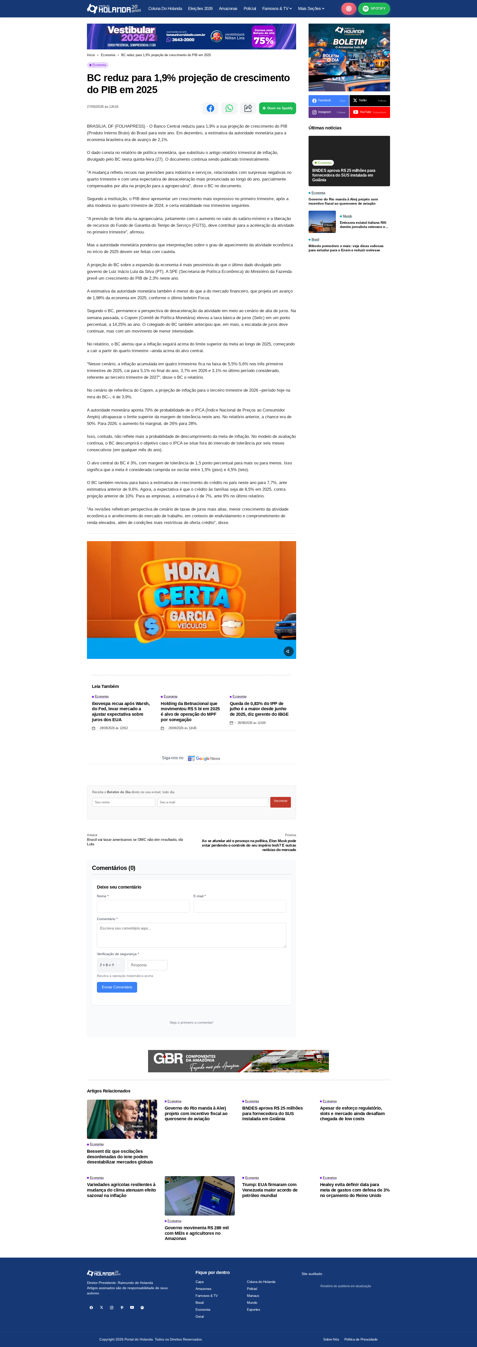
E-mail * (200, 896)
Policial (252, 1289)
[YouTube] (132, 1307)
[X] (101, 1307)
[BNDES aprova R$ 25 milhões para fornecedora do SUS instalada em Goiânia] (349, 161)
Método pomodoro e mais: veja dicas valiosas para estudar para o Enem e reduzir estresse (346, 248)
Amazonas (203, 1289)
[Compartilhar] (248, 108)
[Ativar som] (289, 651)
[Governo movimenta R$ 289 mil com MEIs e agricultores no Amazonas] (200, 1196)
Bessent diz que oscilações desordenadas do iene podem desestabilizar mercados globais (120, 1156)
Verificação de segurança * (118, 954)
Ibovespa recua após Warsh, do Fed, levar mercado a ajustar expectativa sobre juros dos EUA (121, 711)
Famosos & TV (207, 1296)
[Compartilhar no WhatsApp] (229, 108)
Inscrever (280, 801)
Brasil (199, 1303)
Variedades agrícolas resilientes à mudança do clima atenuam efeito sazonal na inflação (121, 1190)
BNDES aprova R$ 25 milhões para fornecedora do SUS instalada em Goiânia (343, 175)
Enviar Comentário (117, 987)
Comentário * (107, 919)
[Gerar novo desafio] (118, 965)
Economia (108, 55)
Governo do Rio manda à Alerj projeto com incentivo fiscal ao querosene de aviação (343, 201)
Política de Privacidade (361, 1339)
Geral (200, 1316)
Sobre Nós (331, 1339)
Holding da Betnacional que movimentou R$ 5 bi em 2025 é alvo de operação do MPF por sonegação (190, 711)
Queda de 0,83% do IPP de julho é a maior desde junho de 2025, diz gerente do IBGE (259, 709)
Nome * (103, 896)
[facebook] (91, 1307)
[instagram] (111, 1307)
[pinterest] (122, 1307)
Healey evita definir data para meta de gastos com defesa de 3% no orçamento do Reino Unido (355, 1190)
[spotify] (142, 1307)
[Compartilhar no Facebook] (210, 108)
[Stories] (348, 9)
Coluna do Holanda (261, 1282)
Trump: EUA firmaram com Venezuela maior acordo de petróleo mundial (270, 1190)
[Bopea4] (114, 9)
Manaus (253, 1296)
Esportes (253, 1309)
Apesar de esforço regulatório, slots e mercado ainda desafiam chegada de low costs (352, 1113)
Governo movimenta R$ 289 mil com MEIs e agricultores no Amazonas (197, 1233)
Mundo (252, 1303)
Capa (199, 1282)
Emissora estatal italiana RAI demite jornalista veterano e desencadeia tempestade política (363, 225)
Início (91, 55)
